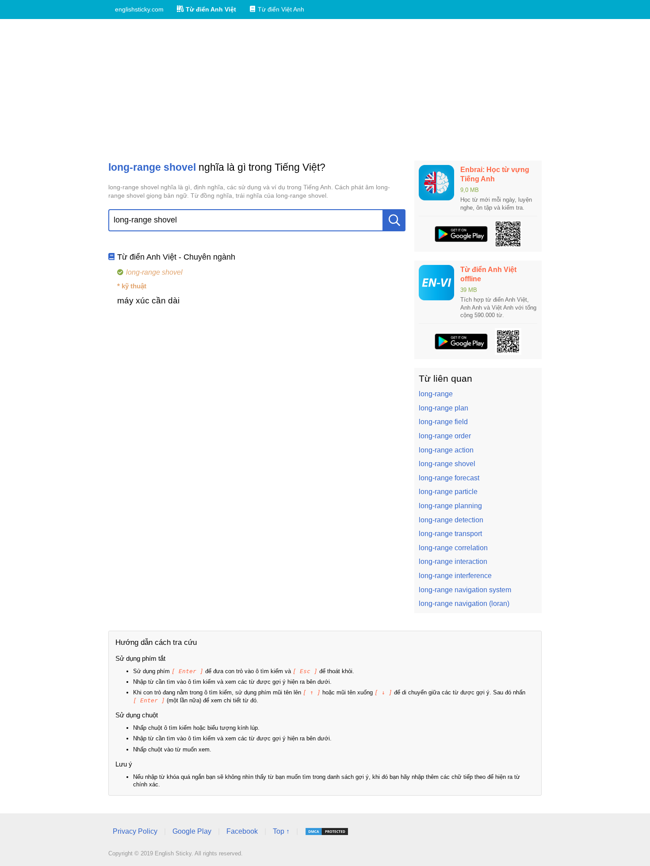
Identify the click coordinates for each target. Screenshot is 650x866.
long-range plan (443, 408)
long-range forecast (449, 478)
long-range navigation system (465, 590)
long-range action (446, 450)
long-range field (443, 421)
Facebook (242, 831)
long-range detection (451, 520)
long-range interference (455, 575)
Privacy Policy (135, 831)
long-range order (445, 436)
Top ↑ (281, 831)
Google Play (191, 831)
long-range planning (450, 506)
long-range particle (448, 491)
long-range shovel (447, 463)
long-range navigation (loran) (464, 603)
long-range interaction (453, 561)
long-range (436, 394)
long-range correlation (453, 548)
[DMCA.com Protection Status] (326, 831)
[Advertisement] (325, 90)
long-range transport (450, 533)
